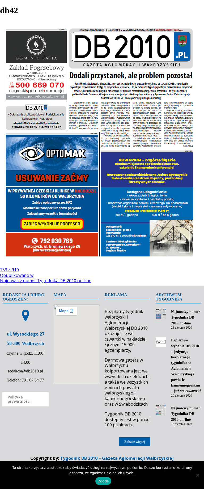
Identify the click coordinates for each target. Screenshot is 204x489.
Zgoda (103, 481)
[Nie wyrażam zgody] (197, 475)
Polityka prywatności (19, 399)
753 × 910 (9, 270)
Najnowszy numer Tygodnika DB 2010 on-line (185, 317)
